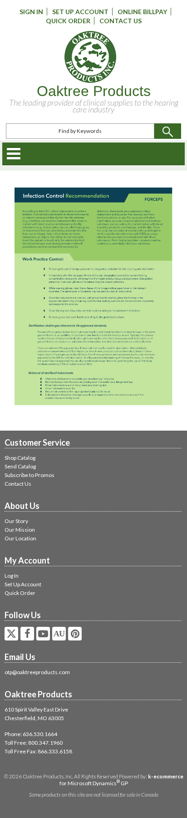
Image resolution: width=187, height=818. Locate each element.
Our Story (16, 521)
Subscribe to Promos (29, 475)
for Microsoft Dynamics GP (121, 780)
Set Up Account (80, 11)
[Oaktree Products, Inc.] (90, 57)
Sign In (31, 11)
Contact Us (120, 21)
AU (59, 633)
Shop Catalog (20, 457)
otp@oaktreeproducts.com (37, 672)
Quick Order (68, 21)
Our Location (20, 538)
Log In (12, 575)
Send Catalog (20, 466)
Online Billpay (142, 11)
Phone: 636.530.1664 (31, 734)
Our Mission (20, 529)
